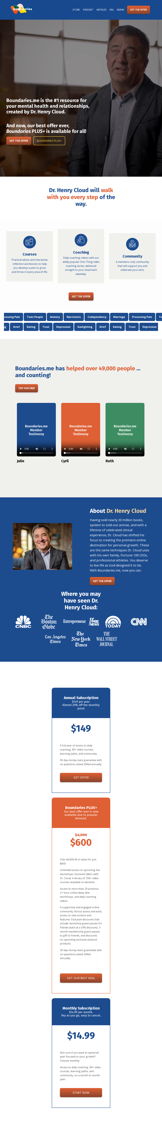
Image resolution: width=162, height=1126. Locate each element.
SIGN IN (120, 10)
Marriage (87, 317)
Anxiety (23, 317)
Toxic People (135, 317)
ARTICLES (101, 10)
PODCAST (88, 10)
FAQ (112, 10)
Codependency (65, 317)
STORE (76, 10)
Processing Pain (110, 317)
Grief (48, 327)
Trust (77, 327)
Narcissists (42, 317)
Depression (95, 327)
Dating (63, 327)
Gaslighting (30, 327)
